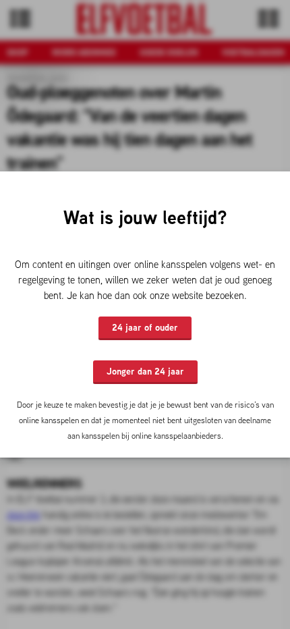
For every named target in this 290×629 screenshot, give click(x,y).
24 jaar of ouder (145, 327)
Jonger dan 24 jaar (145, 371)
